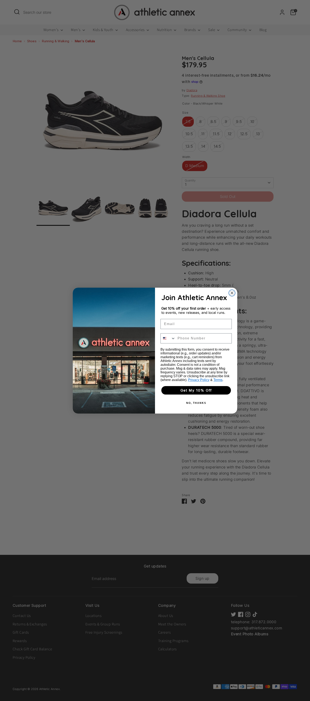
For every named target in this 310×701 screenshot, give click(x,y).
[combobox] (168, 338)
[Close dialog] (232, 293)
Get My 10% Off (196, 390)
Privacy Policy (198, 380)
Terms (217, 380)
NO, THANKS (196, 403)
